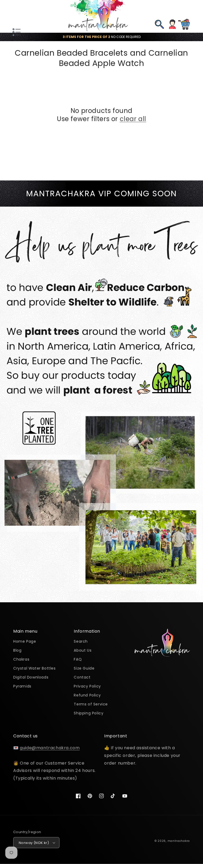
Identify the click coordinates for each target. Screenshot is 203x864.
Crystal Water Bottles (34, 668)
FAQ (78, 659)
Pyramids (22, 686)
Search (81, 641)
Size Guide (84, 668)
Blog (17, 650)
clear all (133, 119)
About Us (82, 650)
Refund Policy (87, 695)
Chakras (21, 659)
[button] (16, 16)
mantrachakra (179, 841)
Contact (82, 677)
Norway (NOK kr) (34, 842)
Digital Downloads (30, 677)
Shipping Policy (88, 713)
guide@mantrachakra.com (50, 748)
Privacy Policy (87, 686)
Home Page (24, 641)
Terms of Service (91, 704)
